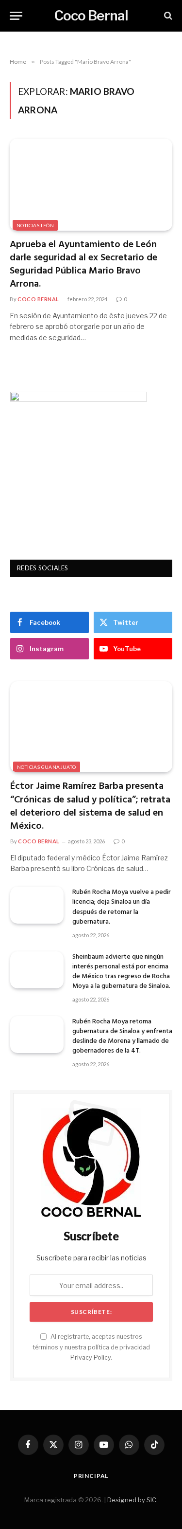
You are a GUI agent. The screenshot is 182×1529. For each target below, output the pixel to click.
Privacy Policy (90, 1357)
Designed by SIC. (132, 1500)
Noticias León (35, 225)
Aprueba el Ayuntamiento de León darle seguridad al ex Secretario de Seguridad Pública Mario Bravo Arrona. (83, 264)
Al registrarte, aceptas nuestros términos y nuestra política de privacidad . (91, 1347)
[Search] (167, 16)
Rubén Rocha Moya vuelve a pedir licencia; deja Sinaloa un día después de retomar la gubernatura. (121, 907)
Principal (91, 1475)
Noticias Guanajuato (46, 767)
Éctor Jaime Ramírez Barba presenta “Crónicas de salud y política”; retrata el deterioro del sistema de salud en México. (90, 806)
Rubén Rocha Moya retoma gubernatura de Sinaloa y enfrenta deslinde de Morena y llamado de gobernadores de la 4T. (122, 1036)
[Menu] (16, 16)
